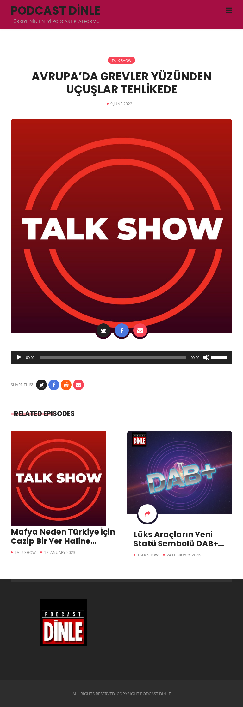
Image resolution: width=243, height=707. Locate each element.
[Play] (19, 357)
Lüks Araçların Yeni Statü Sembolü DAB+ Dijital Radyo (176, 543)
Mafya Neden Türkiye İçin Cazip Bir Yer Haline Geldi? (63, 541)
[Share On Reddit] (66, 385)
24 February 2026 (184, 555)
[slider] (220, 356)
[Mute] (206, 357)
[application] (121, 357)
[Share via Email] (140, 330)
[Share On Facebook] (122, 330)
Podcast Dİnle (55, 11)
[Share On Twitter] (103, 330)
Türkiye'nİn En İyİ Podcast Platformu (55, 21)
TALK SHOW (121, 60)
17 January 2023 (59, 552)
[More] (147, 513)
